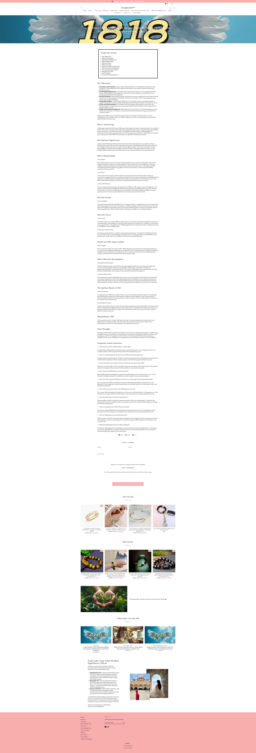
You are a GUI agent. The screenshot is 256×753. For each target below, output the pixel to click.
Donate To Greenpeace (86, 739)
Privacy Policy (134, 472)
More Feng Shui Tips (86, 728)
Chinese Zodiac (124, 10)
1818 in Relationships (108, 61)
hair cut (125, 645)
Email (130, 447)
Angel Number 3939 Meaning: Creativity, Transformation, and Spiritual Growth (160, 648)
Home (84, 10)
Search (82, 717)
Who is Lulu (83, 726)
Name (99, 447)
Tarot (170, 10)
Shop (90, 10)
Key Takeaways (106, 56)
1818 (122, 24)
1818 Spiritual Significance (109, 60)
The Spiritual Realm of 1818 (110, 70)
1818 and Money (106, 63)
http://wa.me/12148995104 (96, 706)
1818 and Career (106, 65)
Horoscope (113, 10)
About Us (127, 12)
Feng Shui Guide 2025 (101, 10)
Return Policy (84, 734)
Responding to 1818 (107, 71)
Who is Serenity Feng (86, 723)
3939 (154, 645)
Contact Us (118, 12)
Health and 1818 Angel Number (111, 66)
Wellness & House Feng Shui (140, 10)
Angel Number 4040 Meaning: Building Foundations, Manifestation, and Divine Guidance (96, 648)
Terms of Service (144, 472)
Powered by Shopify (128, 748)
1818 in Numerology (107, 58)
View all (128, 500)
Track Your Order (85, 730)
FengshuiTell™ (128, 8)
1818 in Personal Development (110, 68)
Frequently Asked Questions (110, 75)
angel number (126, 24)
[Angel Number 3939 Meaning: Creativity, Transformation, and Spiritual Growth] (160, 634)
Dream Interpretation (159, 10)
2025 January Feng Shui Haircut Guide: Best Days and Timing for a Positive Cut (128, 648)
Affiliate (83, 732)
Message (100, 454)
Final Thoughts (106, 73)
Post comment (128, 468)
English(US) (137, 12)
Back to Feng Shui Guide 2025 (129, 484)
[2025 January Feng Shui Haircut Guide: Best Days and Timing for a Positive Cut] (128, 634)
